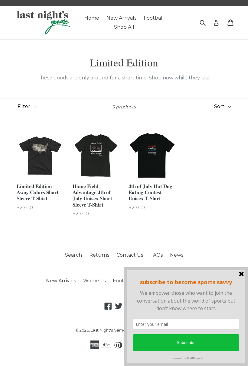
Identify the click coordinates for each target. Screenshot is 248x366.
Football (154, 18)
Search (73, 255)
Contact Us (129, 255)
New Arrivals (121, 18)
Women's (94, 281)
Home (91, 18)
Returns (99, 255)
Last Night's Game (109, 330)
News (176, 255)
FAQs (156, 255)
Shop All (124, 27)
